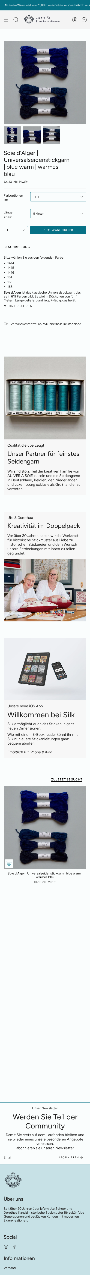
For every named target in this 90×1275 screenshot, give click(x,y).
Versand (10, 1268)
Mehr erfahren (18, 306)
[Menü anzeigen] (6, 19)
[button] (16, 19)
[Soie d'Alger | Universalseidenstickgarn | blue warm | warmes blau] (45, 827)
